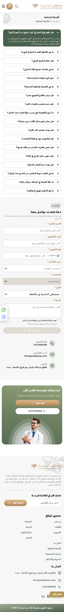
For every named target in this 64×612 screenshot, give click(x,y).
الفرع (58, 287)
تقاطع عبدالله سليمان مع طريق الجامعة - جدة (27, 367)
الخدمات (28, 522)
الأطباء (58, 527)
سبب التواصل (54, 262)
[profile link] (48, 596)
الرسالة (57, 300)
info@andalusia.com (35, 356)
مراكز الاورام (26, 532)
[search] (17, 6)
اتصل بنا (57, 543)
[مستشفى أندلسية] (47, 6)
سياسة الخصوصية (53, 554)
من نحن (57, 522)
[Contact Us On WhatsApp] (3, 309)
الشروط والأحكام (53, 559)
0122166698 (40, 345)
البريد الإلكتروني (54, 237)
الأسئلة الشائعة (54, 549)
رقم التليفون (54, 250)
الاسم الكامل (54, 224)
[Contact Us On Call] (3, 317)
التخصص (56, 275)
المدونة (29, 527)
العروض (57, 532)
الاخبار (29, 538)
